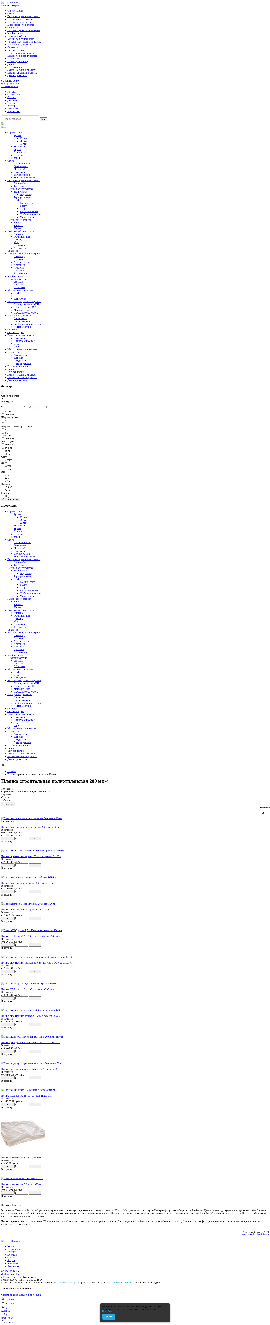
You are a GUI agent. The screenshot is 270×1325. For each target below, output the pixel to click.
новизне (24, 791)
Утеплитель (20, 248)
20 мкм (24, 141)
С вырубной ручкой (24, 341)
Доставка (12, 100)
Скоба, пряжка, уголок (26, 312)
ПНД (16, 295)
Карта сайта (14, 111)
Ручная (17, 135)
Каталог (12, 91)
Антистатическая (29, 211)
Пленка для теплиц (18, 61)
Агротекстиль (21, 262)
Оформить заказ (9, 1294)
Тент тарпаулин (16, 67)
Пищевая (18, 155)
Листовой (19, 234)
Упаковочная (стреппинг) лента (24, 41)
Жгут (16, 242)
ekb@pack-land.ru (10, 83)
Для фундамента (22, 363)
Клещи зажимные (23, 321)
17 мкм (24, 138)
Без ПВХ (18, 281)
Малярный (19, 169)
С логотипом (21, 172)
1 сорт (23, 205)
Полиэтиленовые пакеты (21, 53)
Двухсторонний (22, 174)
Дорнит (12, 64)
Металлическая (22, 310)
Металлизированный (25, 177)
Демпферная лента (17, 75)
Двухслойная (21, 183)
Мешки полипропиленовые (22, 55)
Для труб (18, 239)
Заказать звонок (9, 86)
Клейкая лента (15, 33)
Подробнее (107, 1311)
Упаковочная (27, 217)
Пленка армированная (19, 22)
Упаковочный (21, 166)
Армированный (22, 163)
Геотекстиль (14, 58)
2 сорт (23, 208)
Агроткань (19, 265)
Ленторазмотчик (22, 326)
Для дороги (20, 360)
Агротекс (19, 267)
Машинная (19, 146)
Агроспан (19, 259)
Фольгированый (22, 236)
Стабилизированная (30, 214)
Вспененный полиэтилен (21, 24)
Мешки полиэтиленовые (21, 39)
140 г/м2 (18, 225)
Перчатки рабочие (17, 36)
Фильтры (10, 804)
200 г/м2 (18, 228)
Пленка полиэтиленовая (20, 19)
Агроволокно (21, 273)
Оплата (11, 103)
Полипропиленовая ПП (26, 304)
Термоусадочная (22, 197)
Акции (11, 105)
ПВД (16, 200)
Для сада (18, 357)
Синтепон (13, 47)
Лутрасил (19, 270)
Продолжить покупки (30, 1294)
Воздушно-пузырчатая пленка (24, 16)
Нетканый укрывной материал (24, 30)
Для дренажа (20, 355)
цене (47, 791)
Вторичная (19, 152)
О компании (14, 94)
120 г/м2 (18, 222)
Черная (17, 149)
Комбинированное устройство (30, 324)
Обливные (19, 287)
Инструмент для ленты (20, 44)
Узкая (17, 158)
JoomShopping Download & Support (255, 1234)
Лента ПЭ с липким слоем (22, 70)
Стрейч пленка (15, 10)
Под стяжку (26, 194)
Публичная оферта (68, 1282)
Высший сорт (27, 203)
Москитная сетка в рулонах (22, 72)
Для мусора (20, 298)
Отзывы (12, 97)
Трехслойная (20, 186)
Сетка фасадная (16, 50)
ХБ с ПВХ (19, 284)
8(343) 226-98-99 (10, 80)
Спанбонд (13, 27)
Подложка (19, 245)
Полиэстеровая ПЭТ (25, 307)
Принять (109, 1316)
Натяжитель (20, 318)
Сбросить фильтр (10, 499)
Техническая (20, 191)
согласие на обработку (119, 1282)
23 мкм (24, 143)
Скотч (11, 13)
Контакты (13, 108)
